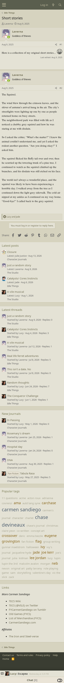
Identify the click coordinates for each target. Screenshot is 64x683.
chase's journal (35, 525)
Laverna (8, 23)
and (13, 216)
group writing (51, 541)
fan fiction (28, 541)
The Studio (12, 272)
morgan (45, 563)
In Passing (13, 420)
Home (5, 658)
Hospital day (14, 446)
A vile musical (15, 291)
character (17, 518)
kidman (23, 558)
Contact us (8, 655)
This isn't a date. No (19, 369)
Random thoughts (18, 382)
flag (38, 541)
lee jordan (38, 557)
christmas (52, 525)
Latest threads (12, 310)
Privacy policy (43, 655)
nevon (5, 568)
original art (18, 568)
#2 (61, 88)
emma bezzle (35, 536)
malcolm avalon (29, 563)
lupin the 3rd (10, 563)
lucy (50, 558)
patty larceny (34, 568)
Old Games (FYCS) (20, 614)
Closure (11, 252)
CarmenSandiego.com (22, 622)
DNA (10, 460)
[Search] (60, 5)
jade (36, 552)
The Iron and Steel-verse (24, 636)
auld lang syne (31, 503)
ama (17, 502)
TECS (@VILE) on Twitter (23, 605)
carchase (49, 502)
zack (11, 577)
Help (55, 655)
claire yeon (8, 530)
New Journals (11, 414)
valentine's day (42, 572)
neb (55, 563)
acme (22, 498)
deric (22, 536)
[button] (4, 5)
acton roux (34, 498)
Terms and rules (25, 655)
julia (14, 558)
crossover (9, 535)
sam (12, 572)
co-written (23, 530)
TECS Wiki (15, 601)
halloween (32, 547)
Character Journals (17, 259)
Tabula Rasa (21, 473)
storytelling (24, 572)
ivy (43, 546)
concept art (37, 530)
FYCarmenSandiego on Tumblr (27, 609)
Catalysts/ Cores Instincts (22, 278)
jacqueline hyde (21, 552)
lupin (57, 558)
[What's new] (53, 5)
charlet (29, 518)
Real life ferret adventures (23, 356)
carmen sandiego (21, 509)
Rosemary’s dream (18, 433)
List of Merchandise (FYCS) (25, 618)
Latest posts (10, 245)
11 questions (10, 498)
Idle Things (13, 286)
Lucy (13, 673)
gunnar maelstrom (13, 547)
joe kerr (47, 552)
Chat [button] (31, 680)
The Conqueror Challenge (22, 396)
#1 (61, 44)
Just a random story (19, 265)
